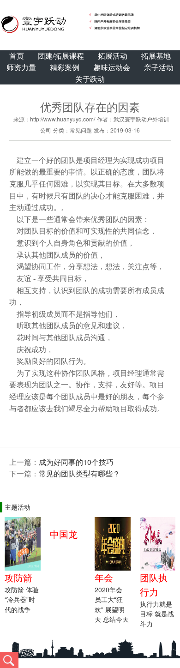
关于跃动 (90, 78)
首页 (16, 55)
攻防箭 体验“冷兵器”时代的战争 (22, 599)
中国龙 (64, 534)
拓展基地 (156, 55)
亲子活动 (159, 67)
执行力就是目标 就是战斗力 (157, 613)
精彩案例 (64, 67)
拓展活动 (112, 55)
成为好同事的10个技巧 (76, 462)
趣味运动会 (111, 67)
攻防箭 (18, 577)
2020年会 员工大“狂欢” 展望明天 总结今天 (112, 604)
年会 (104, 577)
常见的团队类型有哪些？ (79, 473)
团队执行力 (154, 584)
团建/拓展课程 (61, 55)
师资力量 (21, 67)
